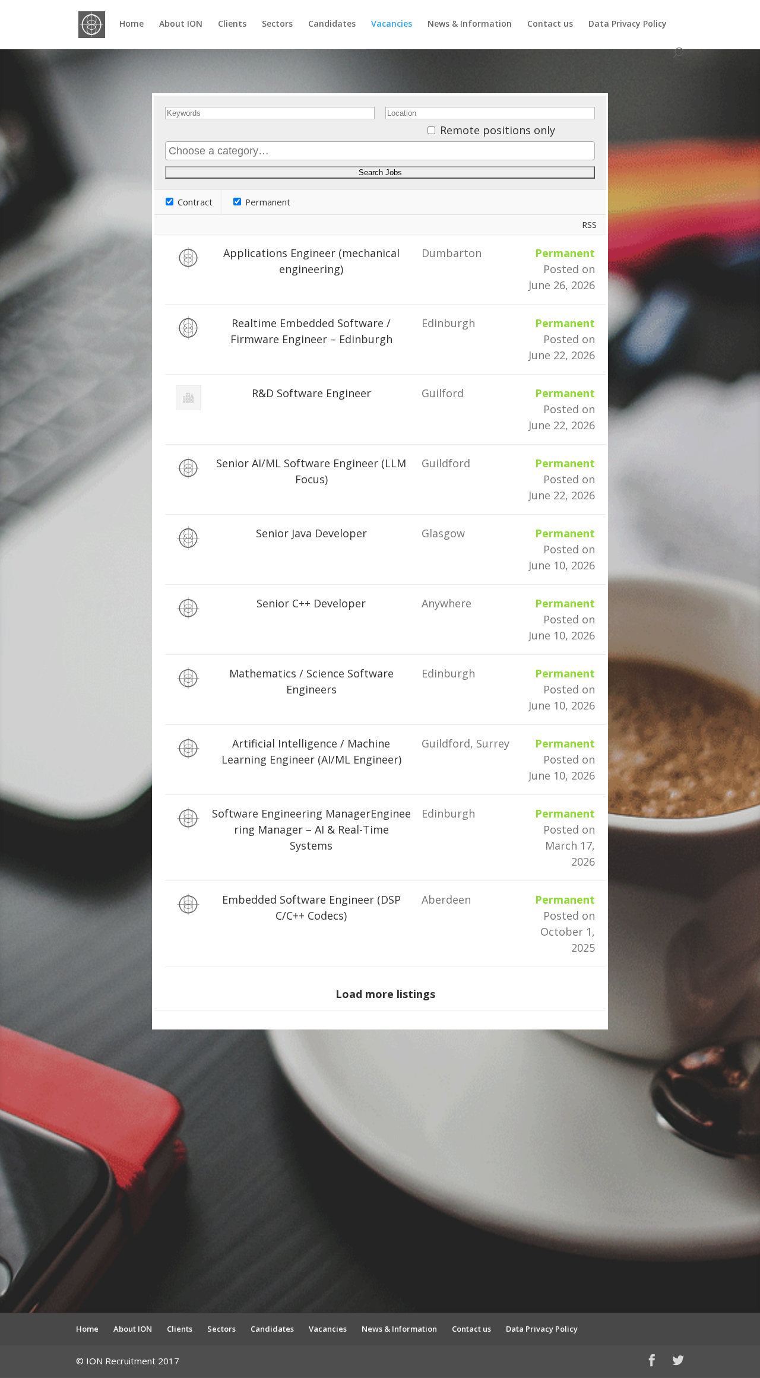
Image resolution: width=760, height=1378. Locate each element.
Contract (194, 202)
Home (131, 24)
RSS (589, 224)
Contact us (550, 24)
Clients (232, 24)
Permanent (266, 202)
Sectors (277, 24)
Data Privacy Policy (627, 24)
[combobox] (380, 150)
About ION (180, 24)
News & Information (470, 24)
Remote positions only (497, 130)
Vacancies (391, 24)
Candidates (332, 24)
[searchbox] (380, 151)
